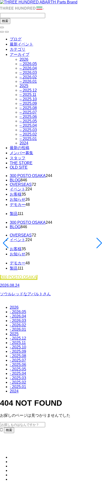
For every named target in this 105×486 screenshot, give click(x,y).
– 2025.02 (28, 134)
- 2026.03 (18, 321)
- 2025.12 (18, 338)
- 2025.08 (18, 356)
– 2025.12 (28, 90)
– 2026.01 (28, 81)
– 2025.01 (28, 139)
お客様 (15, 194)
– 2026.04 (28, 68)
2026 (24, 59)
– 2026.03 (28, 73)
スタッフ (17, 158)
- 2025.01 (18, 387)
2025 (24, 86)
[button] (2, 32)
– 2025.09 (28, 103)
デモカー (17, 204)
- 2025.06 (18, 365)
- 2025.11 (18, 343)
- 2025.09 (18, 351)
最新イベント (21, 44)
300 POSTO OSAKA (28, 176)
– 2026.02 (28, 77)
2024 (24, 143)
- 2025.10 (18, 347)
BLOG (15, 180)
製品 (14, 214)
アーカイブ (19, 54)
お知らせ (17, 199)
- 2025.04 (18, 373)
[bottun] (2, 27)
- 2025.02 (18, 382)
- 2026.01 (18, 329)
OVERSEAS (21, 184)
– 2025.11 (28, 95)
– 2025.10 (28, 99)
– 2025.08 (28, 108)
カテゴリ (17, 49)
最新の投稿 (19, 148)
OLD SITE (19, 167)
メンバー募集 (21, 153)
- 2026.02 (18, 325)
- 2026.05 (18, 312)
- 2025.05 (18, 369)
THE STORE (21, 163)
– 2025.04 (28, 125)
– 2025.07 (28, 112)
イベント (17, 189)
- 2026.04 (18, 316)
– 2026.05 (28, 64)
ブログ (15, 39)
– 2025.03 (28, 130)
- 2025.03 (18, 378)
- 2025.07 (18, 360)
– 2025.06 (28, 117)
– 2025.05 (28, 121)
